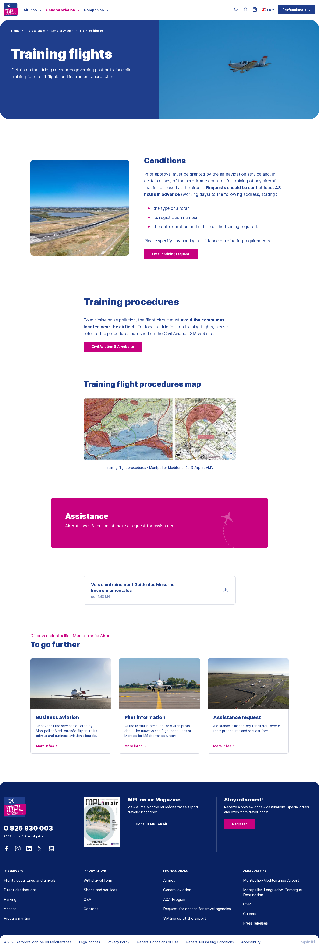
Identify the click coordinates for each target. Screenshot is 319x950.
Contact (91, 908)
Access (10, 908)
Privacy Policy (118, 942)
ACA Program (174, 899)
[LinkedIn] (29, 849)
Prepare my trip (17, 918)
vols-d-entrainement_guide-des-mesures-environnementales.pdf (160, 590)
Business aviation (57, 717)
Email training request (171, 254)
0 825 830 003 (28, 828)
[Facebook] (6, 849)
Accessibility (251, 942)
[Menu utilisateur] (245, 9)
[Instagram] (18, 849)
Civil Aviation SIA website (113, 347)
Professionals (294, 10)
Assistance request (237, 717)
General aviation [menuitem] (60, 10)
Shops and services (100, 890)
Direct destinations (20, 890)
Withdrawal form (98, 880)
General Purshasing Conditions (210, 942)
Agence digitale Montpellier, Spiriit (308, 942)
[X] (40, 849)
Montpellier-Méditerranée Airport (271, 880)
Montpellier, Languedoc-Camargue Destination (272, 892)
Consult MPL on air (151, 824)
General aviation (177, 890)
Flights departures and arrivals (30, 880)
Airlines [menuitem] (30, 10)
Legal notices (89, 942)
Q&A (87, 899)
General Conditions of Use (157, 942)
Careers (249, 913)
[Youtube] (51, 849)
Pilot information (144, 717)
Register (239, 824)
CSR (247, 904)
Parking (10, 899)
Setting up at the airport (184, 918)
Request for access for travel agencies (197, 908)
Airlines (169, 880)
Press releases (255, 923)
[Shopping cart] (255, 10)
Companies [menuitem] (94, 10)
